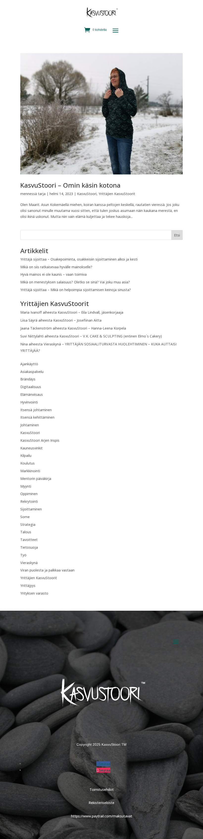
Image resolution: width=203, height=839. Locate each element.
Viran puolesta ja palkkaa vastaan (47, 570)
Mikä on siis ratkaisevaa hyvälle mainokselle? (56, 267)
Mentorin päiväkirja (35, 478)
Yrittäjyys (27, 585)
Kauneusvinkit (31, 448)
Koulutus (27, 463)
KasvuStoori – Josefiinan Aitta (77, 320)
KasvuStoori (87, 193)
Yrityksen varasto (34, 593)
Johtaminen (29, 425)
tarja (42, 193)
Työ (23, 555)
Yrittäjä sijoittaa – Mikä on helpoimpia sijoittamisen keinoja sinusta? (75, 289)
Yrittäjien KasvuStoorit (117, 193)
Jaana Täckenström (36, 328)
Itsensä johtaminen (36, 409)
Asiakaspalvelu (32, 371)
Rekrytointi (29, 501)
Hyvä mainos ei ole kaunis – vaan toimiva (53, 274)
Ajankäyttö (29, 364)
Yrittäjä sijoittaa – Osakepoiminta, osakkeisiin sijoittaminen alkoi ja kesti (79, 259)
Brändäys (27, 379)
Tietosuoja (29, 547)
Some (25, 516)
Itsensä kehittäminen (37, 417)
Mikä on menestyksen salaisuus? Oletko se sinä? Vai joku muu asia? (75, 282)
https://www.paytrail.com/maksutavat (101, 816)
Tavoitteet (29, 539)
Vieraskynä (29, 562)
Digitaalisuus (30, 386)
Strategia (27, 524)
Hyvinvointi (29, 402)
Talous (25, 532)
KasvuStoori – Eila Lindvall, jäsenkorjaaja (90, 312)
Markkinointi (30, 471)
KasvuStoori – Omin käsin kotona (70, 185)
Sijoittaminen (31, 509)
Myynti (25, 486)
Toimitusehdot (102, 789)
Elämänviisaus (31, 394)
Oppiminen (29, 493)
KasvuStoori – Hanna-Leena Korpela (97, 328)
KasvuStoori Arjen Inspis (39, 440)
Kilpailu (25, 455)
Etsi (177, 235)
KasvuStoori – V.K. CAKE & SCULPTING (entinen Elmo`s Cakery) (110, 336)
